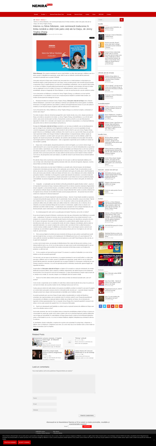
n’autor (87, 14)
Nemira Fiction (78, 14)
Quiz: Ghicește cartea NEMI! (113, 273)
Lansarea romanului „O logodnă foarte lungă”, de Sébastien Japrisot (52, 339)
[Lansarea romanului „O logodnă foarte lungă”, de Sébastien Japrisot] (37, 346)
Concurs (101, 270)
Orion (93, 14)
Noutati (36, 14)
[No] (154, 440)
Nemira (50, 34)
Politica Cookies (10, 442)
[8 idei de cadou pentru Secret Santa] (101, 194)
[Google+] (108, 306)
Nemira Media (58, 433)
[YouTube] (112, 306)
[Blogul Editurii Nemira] (42, 9)
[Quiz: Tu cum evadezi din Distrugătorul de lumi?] (101, 301)
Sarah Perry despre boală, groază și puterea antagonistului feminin (52, 352)
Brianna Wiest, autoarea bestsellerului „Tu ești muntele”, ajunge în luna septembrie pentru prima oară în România (113, 141)
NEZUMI (101, 14)
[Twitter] (104, 306)
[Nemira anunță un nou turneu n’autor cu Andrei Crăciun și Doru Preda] (101, 111)
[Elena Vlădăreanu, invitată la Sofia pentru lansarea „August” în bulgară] (101, 119)
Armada (69, 14)
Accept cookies (24, 442)
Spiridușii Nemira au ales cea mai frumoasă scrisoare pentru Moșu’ (113, 235)
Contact (109, 14)
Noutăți (100, 24)
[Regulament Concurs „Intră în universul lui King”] (101, 293)
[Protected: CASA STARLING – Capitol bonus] (101, 39)
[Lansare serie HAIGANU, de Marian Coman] (101, 31)
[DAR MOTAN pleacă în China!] (101, 230)
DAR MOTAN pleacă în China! (114, 225)
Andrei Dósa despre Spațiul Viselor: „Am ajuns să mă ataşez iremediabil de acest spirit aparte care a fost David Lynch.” (113, 161)
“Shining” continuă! (80, 338)
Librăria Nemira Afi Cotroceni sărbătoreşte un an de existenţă (84, 351)
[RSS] (116, 306)
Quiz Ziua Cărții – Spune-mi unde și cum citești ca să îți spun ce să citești (113, 282)
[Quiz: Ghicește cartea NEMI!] (101, 277)
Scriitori (43, 14)
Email (66, 426)
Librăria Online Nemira (43, 433)
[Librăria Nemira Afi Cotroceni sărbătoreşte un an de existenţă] (70, 359)
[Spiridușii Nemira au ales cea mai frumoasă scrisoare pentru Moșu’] (101, 237)
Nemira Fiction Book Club (57, 14)
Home (37, 19)
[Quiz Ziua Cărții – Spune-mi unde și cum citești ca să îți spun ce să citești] (101, 285)
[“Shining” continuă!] (70, 346)
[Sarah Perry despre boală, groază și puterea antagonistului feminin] (37, 359)
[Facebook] (100, 306)
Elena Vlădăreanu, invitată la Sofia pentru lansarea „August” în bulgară (114, 116)
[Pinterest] (121, 306)
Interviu (43, 19)
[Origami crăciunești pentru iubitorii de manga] (101, 187)
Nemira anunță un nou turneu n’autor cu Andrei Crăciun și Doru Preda (113, 108)
